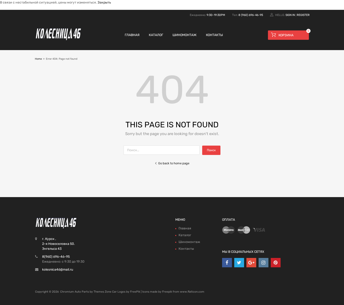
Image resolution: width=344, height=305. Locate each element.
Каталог (156, 35)
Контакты (214, 35)
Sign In (290, 15)
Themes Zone (102, 291)
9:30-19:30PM (216, 15)
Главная (132, 35)
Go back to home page (173, 163)
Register (303, 15)
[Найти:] (163, 150)
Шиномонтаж (184, 35)
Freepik (167, 291)
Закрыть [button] (104, 2)
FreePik (135, 291)
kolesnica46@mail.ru (57, 270)
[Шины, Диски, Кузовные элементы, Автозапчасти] (58, 40)
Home (38, 58)
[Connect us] (227, 262)
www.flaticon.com (192, 291)
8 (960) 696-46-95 (250, 15)
